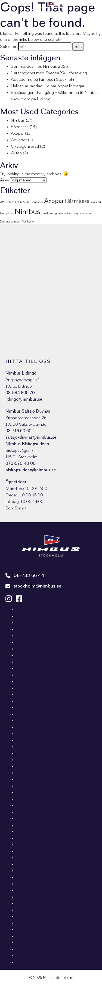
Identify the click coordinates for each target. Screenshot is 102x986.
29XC (3, 201)
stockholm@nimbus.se (37, 586)
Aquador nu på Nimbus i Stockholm (43, 79)
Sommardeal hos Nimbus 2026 (39, 66)
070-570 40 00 (20, 463)
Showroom (85, 213)
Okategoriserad (25, 146)
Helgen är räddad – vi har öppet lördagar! (48, 86)
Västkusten (28, 221)
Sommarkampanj (10, 221)
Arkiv (4, 180)
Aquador (19, 140)
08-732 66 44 (29, 575)
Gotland (96, 201)
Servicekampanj (68, 213)
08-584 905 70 (20, 393)
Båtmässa (20, 127)
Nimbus (18, 120)
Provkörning (49, 213)
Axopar (17, 133)
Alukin (16, 153)
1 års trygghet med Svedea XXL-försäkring (49, 73)
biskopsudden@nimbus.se (30, 470)
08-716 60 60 (18, 431)
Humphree (6, 213)
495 (19, 201)
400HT (12, 201)
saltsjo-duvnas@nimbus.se (30, 437)
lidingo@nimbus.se (23, 399)
